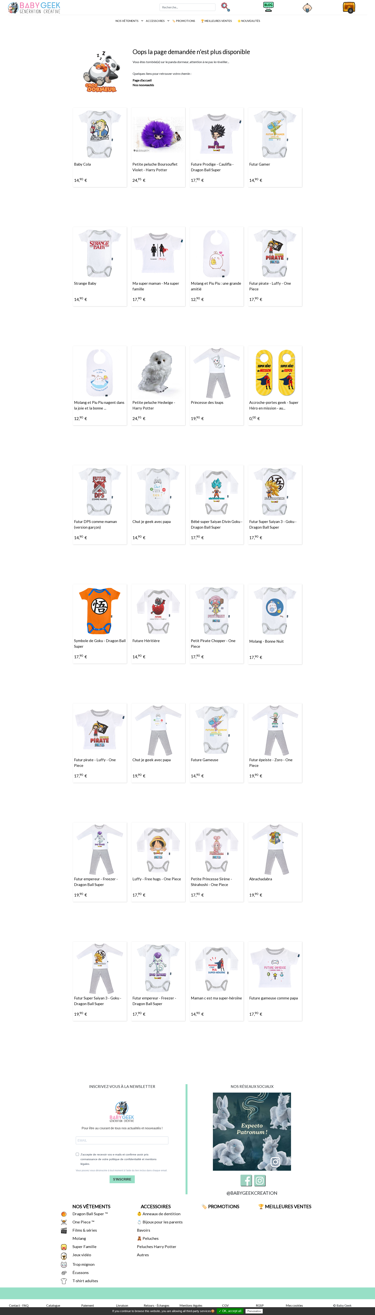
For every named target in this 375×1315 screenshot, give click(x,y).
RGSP (260, 1305)
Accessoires (156, 21)
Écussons (80, 1272)
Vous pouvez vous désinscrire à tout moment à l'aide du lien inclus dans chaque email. (121, 1170)
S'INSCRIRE (122, 1179)
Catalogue (53, 1305)
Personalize (254, 1311)
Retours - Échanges (156, 1305)
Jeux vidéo (81, 1254)
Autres (142, 1254)
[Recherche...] (225, 7)
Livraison (122, 1305)
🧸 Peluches (147, 1238)
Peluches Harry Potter (156, 1246)
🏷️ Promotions (183, 20)
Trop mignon (83, 1264)
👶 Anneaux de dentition (158, 1213)
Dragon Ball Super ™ (90, 1213)
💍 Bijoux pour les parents (159, 1222)
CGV (225, 1305)
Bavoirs (143, 1230)
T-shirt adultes (85, 1280)
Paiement (87, 1305)
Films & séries (84, 1230)
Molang (79, 1238)
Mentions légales (190, 1305)
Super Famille (84, 1246)
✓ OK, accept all (230, 1311)
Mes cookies (294, 1305)
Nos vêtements (128, 21)
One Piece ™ (83, 1222)
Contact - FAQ (19, 1305)
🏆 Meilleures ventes (216, 20)
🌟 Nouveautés (248, 20)
